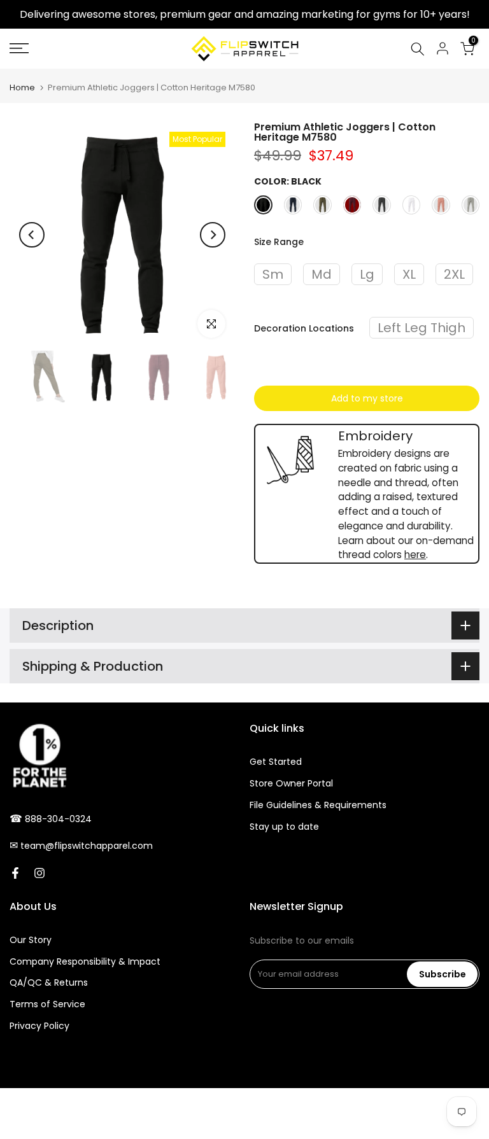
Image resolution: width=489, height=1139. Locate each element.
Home (22, 87)
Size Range (279, 242)
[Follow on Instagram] (39, 873)
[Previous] (32, 235)
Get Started (276, 761)
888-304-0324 (58, 819)
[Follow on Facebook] (15, 873)
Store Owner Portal (291, 783)
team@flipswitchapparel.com (86, 845)
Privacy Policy (39, 1025)
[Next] (212, 235)
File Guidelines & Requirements (318, 805)
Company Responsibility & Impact (85, 961)
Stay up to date (284, 826)
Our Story (31, 939)
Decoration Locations (304, 329)
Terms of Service (47, 1004)
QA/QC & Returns (49, 982)
